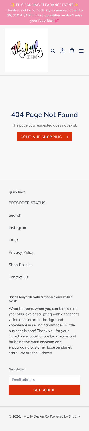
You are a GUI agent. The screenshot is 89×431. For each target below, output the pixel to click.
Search (15, 215)
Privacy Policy (21, 252)
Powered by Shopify (65, 416)
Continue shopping (41, 137)
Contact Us (18, 277)
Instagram (18, 227)
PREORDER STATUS (27, 202)
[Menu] (81, 50)
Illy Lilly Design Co (35, 416)
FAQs (13, 239)
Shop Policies (20, 264)
